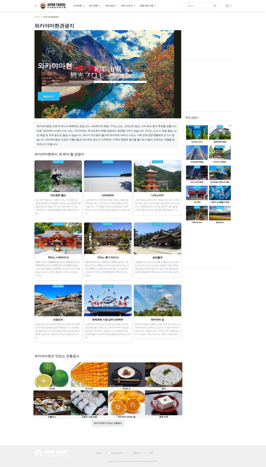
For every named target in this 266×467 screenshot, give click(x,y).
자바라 (52, 388)
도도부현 (77, 5)
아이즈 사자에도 (219, 162)
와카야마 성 (157, 319)
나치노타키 (157, 195)
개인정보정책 (116, 453)
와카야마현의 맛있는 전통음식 (108, 423)
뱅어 (164, 388)
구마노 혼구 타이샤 (107, 257)
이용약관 (136, 453)
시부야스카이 (197, 222)
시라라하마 (108, 195)
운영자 (99, 453)
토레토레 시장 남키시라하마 (107, 319)
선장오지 (58, 319)
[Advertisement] (208, 248)
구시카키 (89, 388)
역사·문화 (93, 5)
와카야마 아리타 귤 (126, 417)
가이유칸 (197, 202)
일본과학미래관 (220, 141)
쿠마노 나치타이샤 (58, 257)
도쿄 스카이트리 (197, 182)
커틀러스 (52, 417)
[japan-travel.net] (53, 5)
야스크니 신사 (197, 141)
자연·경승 (109, 5)
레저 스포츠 (127, 5)
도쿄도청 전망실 (197, 162)
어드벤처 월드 (58, 195)
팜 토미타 (220, 222)
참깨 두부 (163, 417)
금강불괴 (158, 257)
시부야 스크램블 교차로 (219, 202)
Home (37, 17)
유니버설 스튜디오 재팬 (219, 182)
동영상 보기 (49, 96)
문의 (151, 453)
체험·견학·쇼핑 (146, 5)
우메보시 (126, 388)
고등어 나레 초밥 (89, 417)
